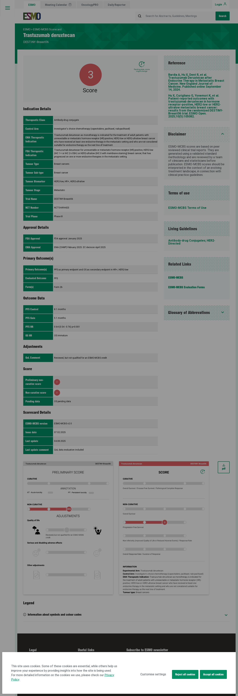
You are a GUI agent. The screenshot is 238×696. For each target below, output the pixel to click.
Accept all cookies (213, 674)
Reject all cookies (185, 674)
